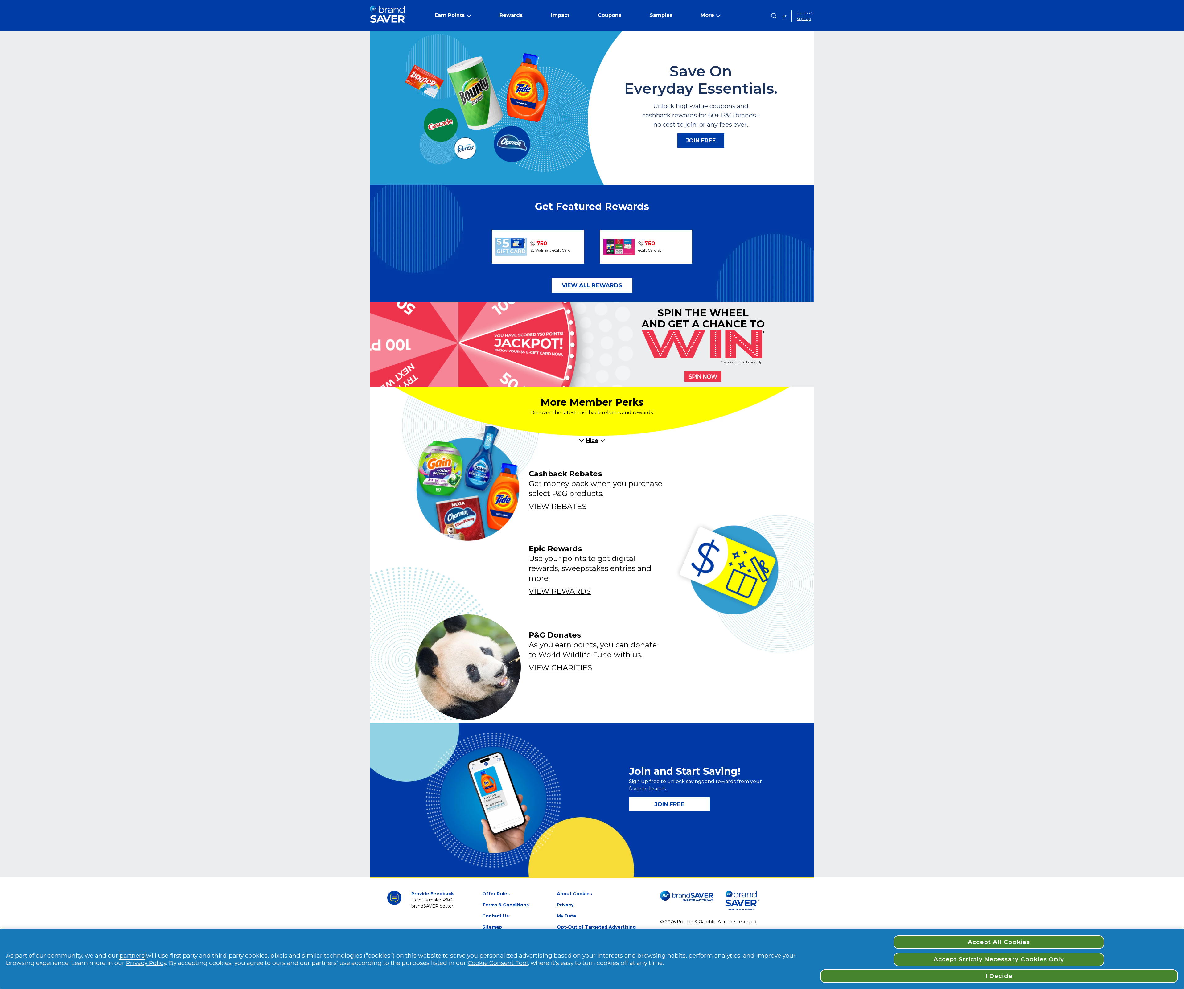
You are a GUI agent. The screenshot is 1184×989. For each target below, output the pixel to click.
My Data (566, 916)
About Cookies (574, 894)
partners (132, 955)
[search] (774, 15)
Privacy (565, 905)
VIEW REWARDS (560, 591)
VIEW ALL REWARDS (592, 285)
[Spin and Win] (703, 376)
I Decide (999, 975)
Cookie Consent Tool (498, 962)
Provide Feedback (432, 894)
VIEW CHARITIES (560, 667)
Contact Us (495, 916)
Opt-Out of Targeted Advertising (596, 927)
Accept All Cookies (999, 942)
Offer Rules (496, 894)
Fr (785, 16)
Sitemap (492, 927)
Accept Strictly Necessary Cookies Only (999, 959)
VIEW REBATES (557, 506)
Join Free (701, 140)
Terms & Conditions (505, 905)
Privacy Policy (146, 962)
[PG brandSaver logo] (388, 16)
